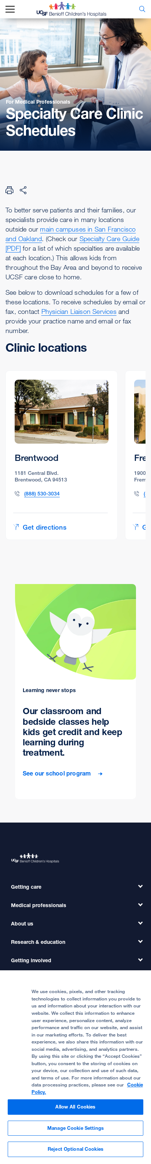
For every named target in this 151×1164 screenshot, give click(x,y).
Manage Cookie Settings (75, 1128)
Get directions (44, 527)
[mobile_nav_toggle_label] (10, 9)
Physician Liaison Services (79, 311)
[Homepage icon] (77, 9)
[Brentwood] (61, 455)
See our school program (58, 773)
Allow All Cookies (75, 1107)
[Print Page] (9, 190)
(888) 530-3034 (42, 493)
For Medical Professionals (38, 102)
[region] (75, 1067)
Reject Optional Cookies (75, 1149)
